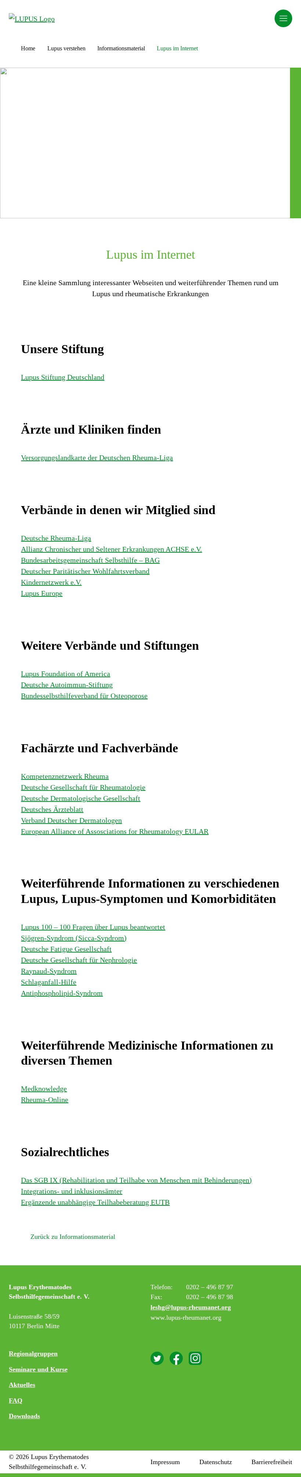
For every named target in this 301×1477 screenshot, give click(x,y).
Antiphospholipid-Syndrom (62, 993)
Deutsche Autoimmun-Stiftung (67, 685)
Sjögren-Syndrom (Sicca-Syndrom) (74, 938)
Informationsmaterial (121, 48)
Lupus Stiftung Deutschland (62, 377)
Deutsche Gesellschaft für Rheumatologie (83, 787)
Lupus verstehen (66, 48)
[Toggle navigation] (283, 18)
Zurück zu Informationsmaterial (72, 1236)
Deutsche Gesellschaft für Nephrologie (79, 960)
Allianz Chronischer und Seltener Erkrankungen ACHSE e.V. (111, 549)
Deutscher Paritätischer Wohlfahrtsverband (85, 571)
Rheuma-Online (44, 1100)
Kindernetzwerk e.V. (51, 582)
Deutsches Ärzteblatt (52, 809)
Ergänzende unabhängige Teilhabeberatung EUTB (95, 1202)
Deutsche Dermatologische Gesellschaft (80, 798)
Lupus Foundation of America (65, 674)
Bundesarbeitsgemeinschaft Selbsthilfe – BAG (90, 560)
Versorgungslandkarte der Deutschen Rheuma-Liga (97, 458)
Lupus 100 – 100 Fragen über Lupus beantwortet (93, 927)
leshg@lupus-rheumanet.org (190, 1307)
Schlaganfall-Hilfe (48, 982)
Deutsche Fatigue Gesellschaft (66, 949)
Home (28, 48)
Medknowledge (44, 1089)
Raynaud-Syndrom (49, 971)
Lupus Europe (41, 593)
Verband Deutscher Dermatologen (71, 820)
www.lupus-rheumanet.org (185, 1317)
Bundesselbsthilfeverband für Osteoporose (84, 696)
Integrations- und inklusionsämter (71, 1191)
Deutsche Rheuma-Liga (56, 538)
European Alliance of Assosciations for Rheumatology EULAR (114, 831)
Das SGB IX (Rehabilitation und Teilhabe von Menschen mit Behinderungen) (136, 1180)
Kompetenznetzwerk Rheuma (65, 776)
